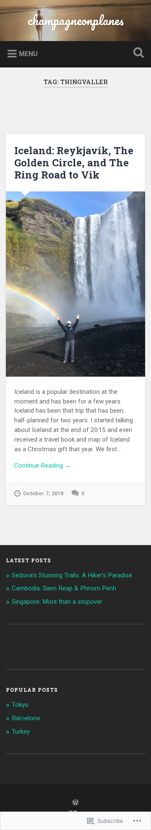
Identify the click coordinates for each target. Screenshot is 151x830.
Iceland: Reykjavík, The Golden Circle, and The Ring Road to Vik (73, 162)
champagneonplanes (76, 20)
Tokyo (20, 704)
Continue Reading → (42, 465)
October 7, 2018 (43, 493)
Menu (28, 54)
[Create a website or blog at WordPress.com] (75, 802)
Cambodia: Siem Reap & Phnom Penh (64, 588)
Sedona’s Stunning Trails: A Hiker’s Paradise (72, 575)
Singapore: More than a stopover (57, 601)
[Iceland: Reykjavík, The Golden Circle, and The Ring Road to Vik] (75, 284)
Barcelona (26, 718)
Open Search (136, 53)
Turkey (21, 731)
